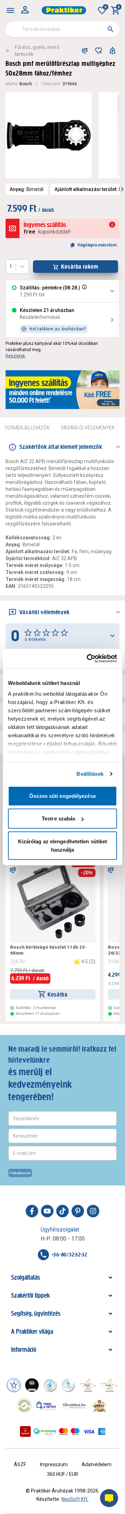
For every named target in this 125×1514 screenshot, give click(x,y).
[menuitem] (10, 10)
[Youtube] (47, 1211)
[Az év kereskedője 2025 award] (99, 1405)
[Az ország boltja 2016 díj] (88, 1385)
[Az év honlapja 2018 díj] (50, 1385)
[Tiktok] (62, 1211)
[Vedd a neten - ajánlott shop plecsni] (46, 1405)
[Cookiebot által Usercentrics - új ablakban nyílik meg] (88, 658)
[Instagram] (93, 1211)
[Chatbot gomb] (109, 1498)
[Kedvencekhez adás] (99, 51)
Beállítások (89, 774)
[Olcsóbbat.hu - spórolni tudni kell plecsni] (75, 1405)
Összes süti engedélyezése (62, 796)
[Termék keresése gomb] (110, 29)
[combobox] (62, 29)
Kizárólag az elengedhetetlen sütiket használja (62, 845)
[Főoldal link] (64, 10)
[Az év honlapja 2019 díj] (68, 1385)
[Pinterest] (78, 1211)
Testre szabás (58, 818)
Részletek (15, 356)
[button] (83, 291)
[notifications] (112, 51)
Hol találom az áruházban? (58, 329)
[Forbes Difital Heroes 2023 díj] (32, 1385)
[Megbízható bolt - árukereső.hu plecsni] (24, 1405)
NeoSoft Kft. (75, 1499)
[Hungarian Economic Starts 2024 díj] (14, 1385)
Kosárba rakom (79, 266)
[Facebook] (32, 1211)
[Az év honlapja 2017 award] (109, 1385)
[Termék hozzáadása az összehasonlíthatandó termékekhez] (85, 51)
